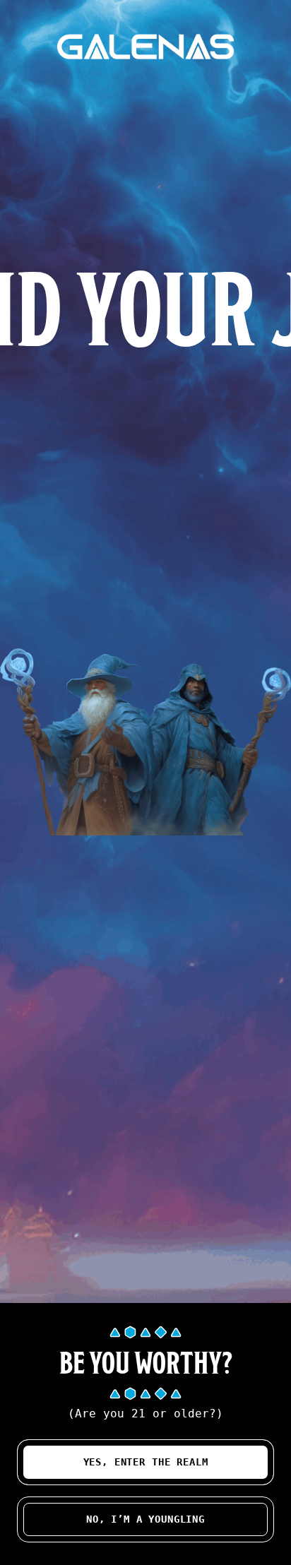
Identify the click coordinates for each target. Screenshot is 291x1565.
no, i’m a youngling (145, 1519)
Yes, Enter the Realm (145, 1462)
